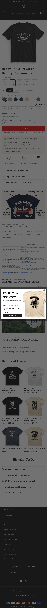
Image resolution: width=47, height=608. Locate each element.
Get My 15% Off (12, 315)
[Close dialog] (44, 290)
